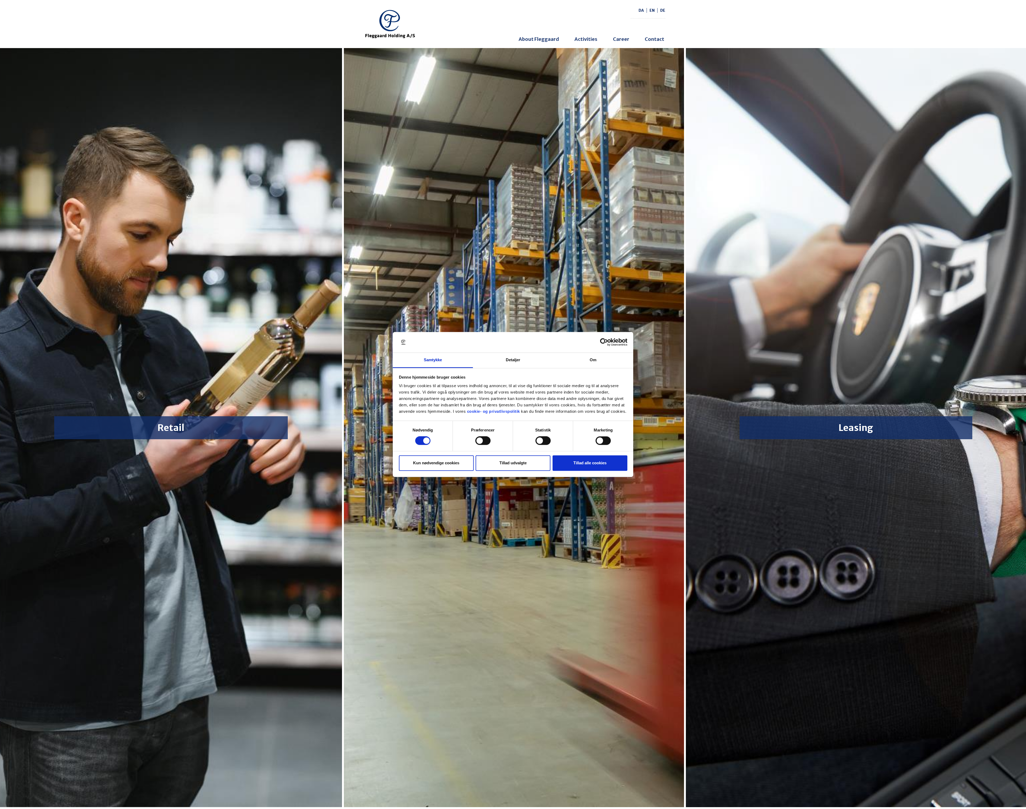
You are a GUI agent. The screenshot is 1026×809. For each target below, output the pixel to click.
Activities (585, 39)
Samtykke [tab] (433, 360)
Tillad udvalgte (513, 463)
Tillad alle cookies (590, 463)
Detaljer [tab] (513, 360)
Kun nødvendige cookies (436, 463)
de (662, 10)
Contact (654, 39)
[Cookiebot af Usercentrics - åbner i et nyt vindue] (604, 342)
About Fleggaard (539, 39)
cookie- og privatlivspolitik (493, 411)
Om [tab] (593, 360)
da (641, 10)
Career (621, 39)
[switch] (483, 441)
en (652, 10)
